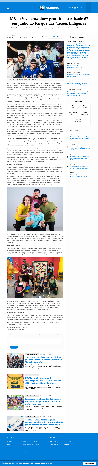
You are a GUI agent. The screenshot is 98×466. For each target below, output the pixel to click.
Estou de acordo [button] (89, 463)
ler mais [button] (50, 463)
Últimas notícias (77, 37)
